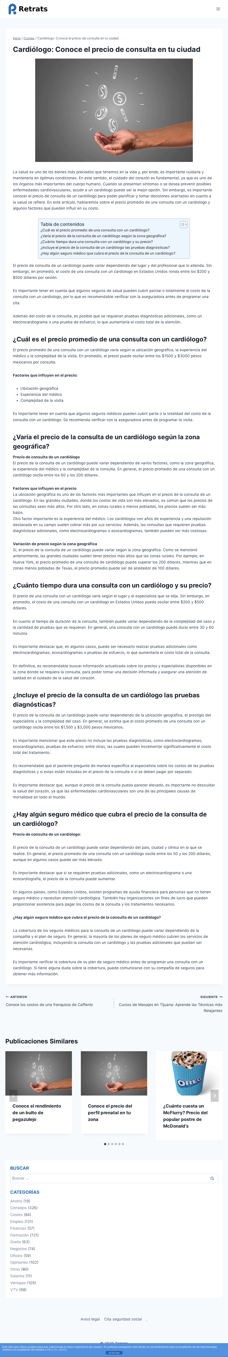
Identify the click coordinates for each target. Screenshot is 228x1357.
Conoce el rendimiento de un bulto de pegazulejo (36, 1112)
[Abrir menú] (218, 8)
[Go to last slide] (13, 1096)
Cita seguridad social (123, 1319)
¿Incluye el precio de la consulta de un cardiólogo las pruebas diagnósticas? (105, 247)
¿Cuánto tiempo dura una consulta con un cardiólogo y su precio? (97, 241)
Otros (15, 1269)
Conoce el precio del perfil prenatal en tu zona (110, 1112)
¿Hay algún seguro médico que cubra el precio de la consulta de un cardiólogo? (108, 253)
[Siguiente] (215, 1096)
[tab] (105, 1144)
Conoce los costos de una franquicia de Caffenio (49, 1001)
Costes (16, 1214)
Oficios (16, 1255)
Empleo (16, 1221)
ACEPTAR (114, 1353)
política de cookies (56, 1349)
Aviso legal (90, 1319)
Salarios (17, 1276)
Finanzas (18, 1228)
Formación (19, 1235)
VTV (14, 1290)
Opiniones (19, 1262)
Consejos (18, 1208)
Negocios (18, 1249)
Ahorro (16, 1201)
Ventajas (18, 1283)
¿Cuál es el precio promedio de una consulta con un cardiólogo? (95, 230)
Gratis (15, 1242)
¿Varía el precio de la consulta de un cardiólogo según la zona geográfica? (103, 236)
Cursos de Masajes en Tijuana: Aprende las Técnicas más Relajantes (170, 1004)
